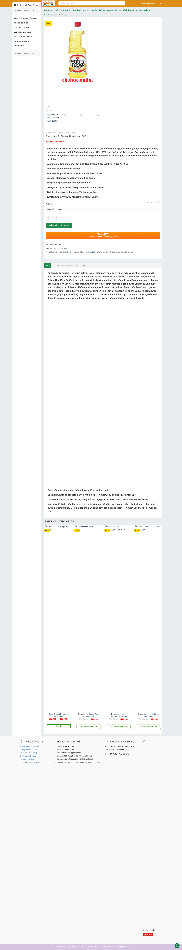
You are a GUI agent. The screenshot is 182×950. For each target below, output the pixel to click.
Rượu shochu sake (22, 32)
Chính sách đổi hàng (28, 756)
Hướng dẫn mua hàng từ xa (30, 746)
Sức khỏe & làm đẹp (23, 37)
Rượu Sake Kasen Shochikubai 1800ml (119, 715)
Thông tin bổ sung (63, 266)
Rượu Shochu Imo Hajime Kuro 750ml (148, 715)
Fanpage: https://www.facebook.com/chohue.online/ (74, 173)
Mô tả (47, 266)
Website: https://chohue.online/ (63, 168)
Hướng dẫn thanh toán (28, 750)
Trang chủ (51, 133)
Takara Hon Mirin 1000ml (124, 252)
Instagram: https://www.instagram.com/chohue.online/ (75, 187)
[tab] (47, 265)
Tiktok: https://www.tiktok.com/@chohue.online (72, 192)
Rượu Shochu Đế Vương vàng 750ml (58, 715)
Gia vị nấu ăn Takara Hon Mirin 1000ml (83, 252)
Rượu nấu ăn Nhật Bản (106, 252)
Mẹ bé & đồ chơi (21, 23)
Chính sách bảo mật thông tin (31, 762)
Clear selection (153, 202)
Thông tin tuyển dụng (28, 759)
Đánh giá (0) (82, 266)
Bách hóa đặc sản (50, 15)
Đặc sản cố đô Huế (51, 10)
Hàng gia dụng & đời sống (25, 18)
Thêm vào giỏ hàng (59, 226)
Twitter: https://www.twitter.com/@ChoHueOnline (73, 197)
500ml (56, 252)
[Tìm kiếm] (123, 3)
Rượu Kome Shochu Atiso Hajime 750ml (88, 715)
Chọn (58, 726)
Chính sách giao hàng (28, 753)
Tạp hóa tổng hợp (22, 41)
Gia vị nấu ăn (64, 252)
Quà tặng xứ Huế (21, 27)
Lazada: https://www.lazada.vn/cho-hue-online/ (71, 178)
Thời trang (19, 46)
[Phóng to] (49, 108)
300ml (51, 252)
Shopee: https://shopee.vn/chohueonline (68, 182)
